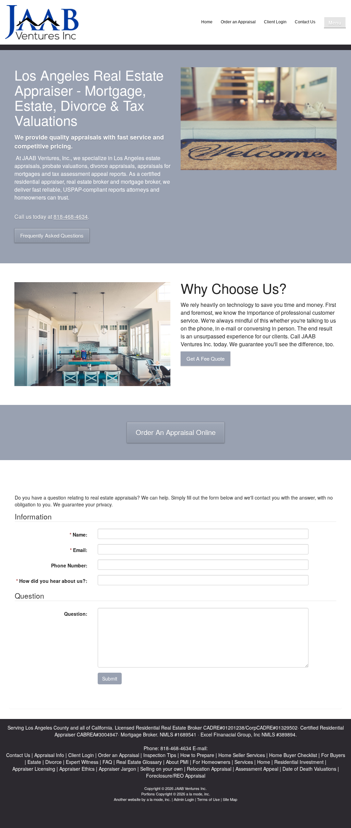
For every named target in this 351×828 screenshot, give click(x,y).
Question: (75, 613)
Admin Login (184, 799)
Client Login (275, 22)
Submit (109, 678)
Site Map (230, 799)
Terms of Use (208, 799)
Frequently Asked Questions (52, 235)
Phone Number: (69, 565)
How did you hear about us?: (51, 580)
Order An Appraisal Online (176, 432)
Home (207, 22)
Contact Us (305, 22)
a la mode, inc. (159, 799)
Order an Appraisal (238, 22)
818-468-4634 (70, 216)
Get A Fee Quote (205, 358)
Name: (78, 534)
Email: (78, 550)
